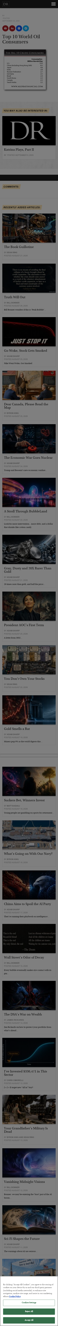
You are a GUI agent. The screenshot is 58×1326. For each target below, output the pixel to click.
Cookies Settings (29, 1303)
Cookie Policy (15, 1297)
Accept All (29, 1320)
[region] (29, 1301)
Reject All (29, 1312)
